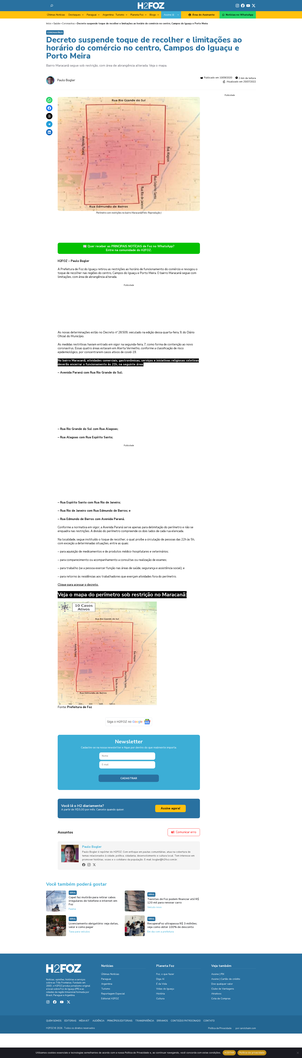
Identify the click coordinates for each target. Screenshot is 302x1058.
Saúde (56, 23)
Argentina (108, 14)
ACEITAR (229, 1052)
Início (48, 23)
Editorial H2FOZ (110, 998)
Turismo (119, 14)
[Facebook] (83, 864)
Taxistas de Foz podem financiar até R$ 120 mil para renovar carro (173, 901)
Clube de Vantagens (222, 988)
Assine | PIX (217, 974)
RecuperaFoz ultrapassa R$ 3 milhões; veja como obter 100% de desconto (172, 925)
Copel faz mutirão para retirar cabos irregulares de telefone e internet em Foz (93, 900)
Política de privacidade (252, 1052)
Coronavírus (68, 23)
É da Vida (161, 984)
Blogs (153, 14)
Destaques (75, 14)
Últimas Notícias (56, 14)
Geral (73, 892)
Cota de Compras (221, 998)
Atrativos (216, 993)
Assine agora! (170, 808)
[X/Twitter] (94, 864)
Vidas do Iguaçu (165, 988)
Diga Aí (160, 979)
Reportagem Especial (113, 993)
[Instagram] (89, 864)
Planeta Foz (136, 14)
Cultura (160, 998)
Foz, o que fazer (165, 974)
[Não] (297, 1053)
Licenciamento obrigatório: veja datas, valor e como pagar (93, 925)
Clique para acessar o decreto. (78, 585)
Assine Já (169, 14)
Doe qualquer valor (222, 984)
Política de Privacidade (219, 1028)
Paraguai (91, 14)
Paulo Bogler (66, 80)
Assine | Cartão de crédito (225, 979)
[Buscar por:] (51, 5)
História (160, 993)
